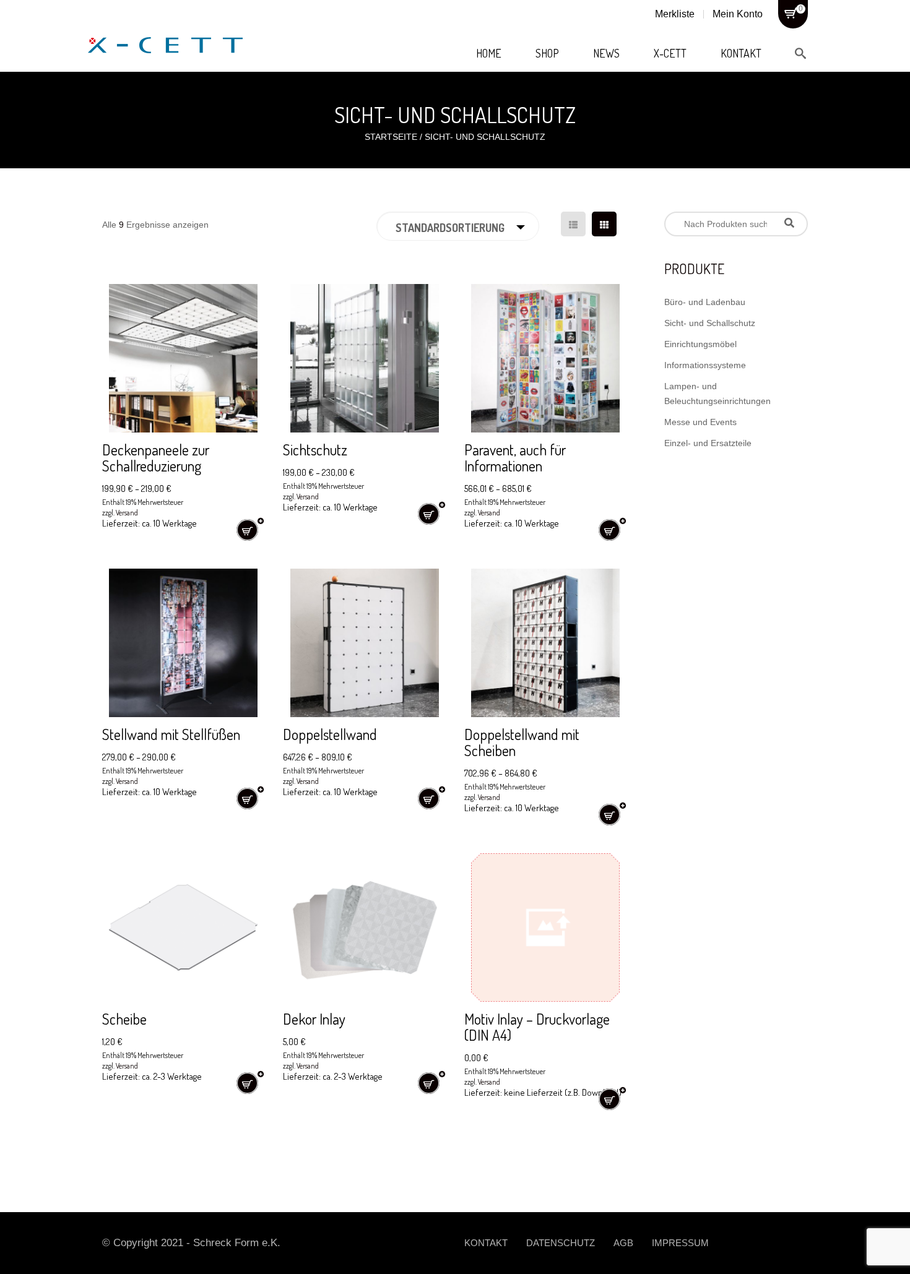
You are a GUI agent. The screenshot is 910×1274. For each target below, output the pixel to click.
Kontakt (741, 53)
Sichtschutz (315, 449)
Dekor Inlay (314, 1018)
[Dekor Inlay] (364, 927)
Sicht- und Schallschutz (709, 323)
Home (488, 53)
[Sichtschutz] (364, 358)
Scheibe (124, 1018)
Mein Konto (738, 14)
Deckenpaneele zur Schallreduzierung (155, 457)
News (606, 53)
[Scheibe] (183, 927)
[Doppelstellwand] (364, 643)
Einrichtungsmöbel (700, 344)
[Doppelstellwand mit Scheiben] (545, 643)
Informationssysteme (705, 365)
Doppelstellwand (330, 734)
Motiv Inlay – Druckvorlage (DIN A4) (537, 1026)
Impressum (680, 1242)
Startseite (391, 137)
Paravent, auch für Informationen (515, 457)
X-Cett (670, 53)
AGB (623, 1242)
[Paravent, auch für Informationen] (545, 358)
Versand (127, 512)
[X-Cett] (165, 31)
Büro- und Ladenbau (704, 302)
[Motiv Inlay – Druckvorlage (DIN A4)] (545, 927)
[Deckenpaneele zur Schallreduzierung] (183, 358)
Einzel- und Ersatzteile (708, 443)
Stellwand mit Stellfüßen (171, 734)
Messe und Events (700, 422)
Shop (547, 53)
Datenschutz (560, 1242)
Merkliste (675, 14)
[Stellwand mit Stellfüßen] (183, 643)
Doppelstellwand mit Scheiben (521, 742)
